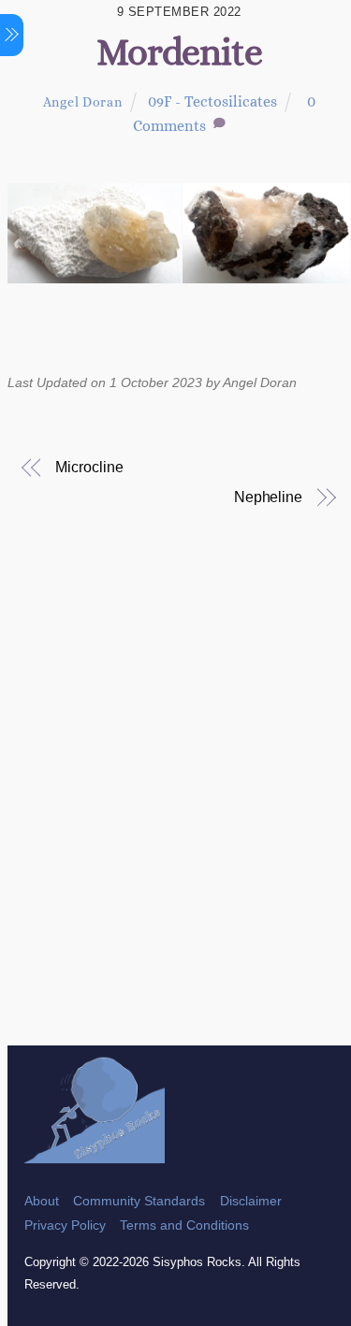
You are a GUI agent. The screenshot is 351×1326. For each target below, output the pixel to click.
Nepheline (268, 497)
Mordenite (178, 52)
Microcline (89, 467)
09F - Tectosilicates (212, 101)
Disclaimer (251, 1200)
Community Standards (139, 1200)
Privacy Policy (65, 1225)
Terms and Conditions (184, 1225)
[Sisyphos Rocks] (94, 1154)
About (41, 1200)
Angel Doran (83, 101)
